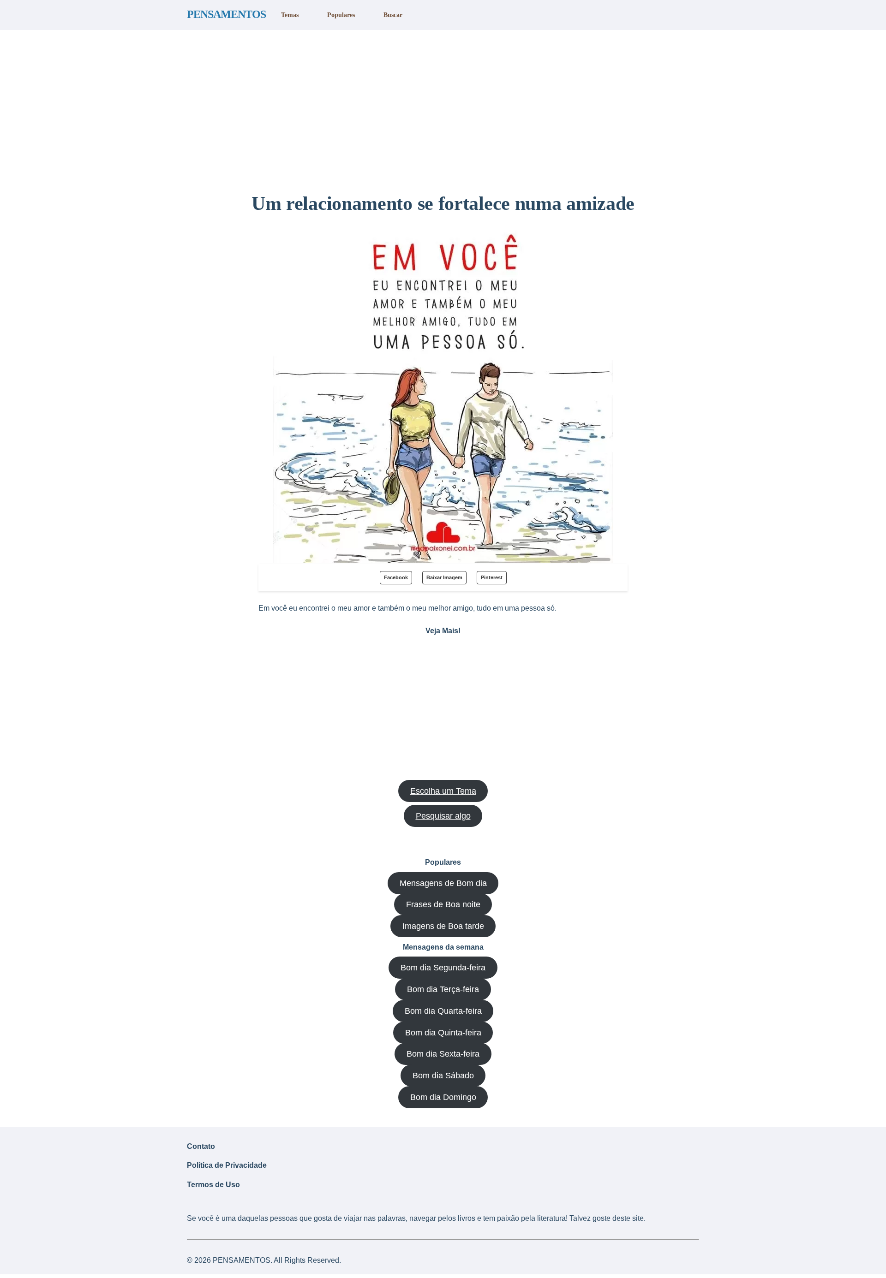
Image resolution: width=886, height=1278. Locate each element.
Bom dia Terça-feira (443, 989)
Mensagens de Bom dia (443, 883)
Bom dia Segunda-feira (443, 967)
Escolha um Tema (443, 791)
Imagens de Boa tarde (443, 926)
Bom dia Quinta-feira (443, 1032)
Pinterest (492, 577)
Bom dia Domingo (443, 1097)
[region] (443, 107)
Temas (290, 14)
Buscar (392, 14)
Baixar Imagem (444, 577)
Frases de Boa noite (443, 904)
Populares (341, 14)
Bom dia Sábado (443, 1075)
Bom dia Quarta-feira (443, 1011)
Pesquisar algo (443, 815)
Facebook (396, 577)
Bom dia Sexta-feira (443, 1053)
